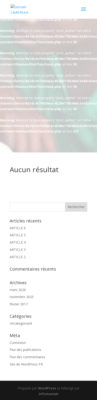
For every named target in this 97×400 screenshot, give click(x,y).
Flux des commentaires (27, 357)
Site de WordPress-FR (26, 364)
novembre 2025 (22, 297)
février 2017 (19, 304)
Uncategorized (21, 323)
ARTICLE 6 (18, 228)
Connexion (18, 342)
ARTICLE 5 (18, 235)
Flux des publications (25, 349)
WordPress (47, 388)
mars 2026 (18, 289)
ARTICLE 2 (18, 257)
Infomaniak (48, 394)
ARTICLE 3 (18, 249)
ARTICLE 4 (18, 242)
